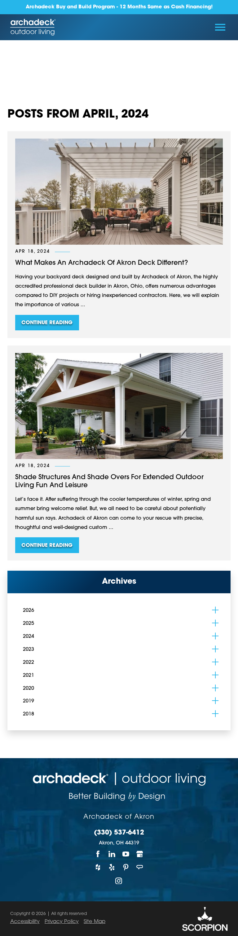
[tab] (215, 610)
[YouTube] (126, 854)
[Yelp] (112, 867)
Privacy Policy (62, 921)
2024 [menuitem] (28, 636)
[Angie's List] (140, 867)
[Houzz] (98, 867)
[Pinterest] (126, 867)
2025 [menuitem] (28, 623)
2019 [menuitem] (28, 701)
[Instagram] (119, 880)
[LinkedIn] (112, 854)
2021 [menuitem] (28, 675)
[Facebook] (98, 854)
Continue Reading (47, 322)
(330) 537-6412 (119, 833)
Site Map (94, 921)
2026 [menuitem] (28, 610)
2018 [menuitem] (28, 714)
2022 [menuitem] (28, 662)
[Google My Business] (140, 854)
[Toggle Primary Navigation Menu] (220, 27)
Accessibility (25, 921)
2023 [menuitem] (28, 649)
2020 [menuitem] (28, 688)
